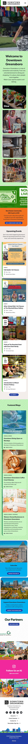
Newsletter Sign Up (13, 723)
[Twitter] (10, 712)
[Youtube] (21, 712)
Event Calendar (13, 718)
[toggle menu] (25, 3)
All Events (13, 394)
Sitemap (14, 740)
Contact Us (13, 721)
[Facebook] (7, 712)
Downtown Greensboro (15, 736)
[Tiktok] (17, 712)
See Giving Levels (13, 624)
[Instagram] (14, 712)
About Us (13, 716)
